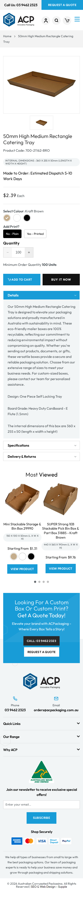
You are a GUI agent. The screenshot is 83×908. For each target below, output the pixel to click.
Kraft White (22, 556)
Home (7, 36)
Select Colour (23, 211)
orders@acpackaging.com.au (56, 710)
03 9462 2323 (15, 710)
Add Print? (11, 226)
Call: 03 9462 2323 (41, 641)
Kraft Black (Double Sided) (31, 556)
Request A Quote (62, 5)
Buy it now (61, 279)
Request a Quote (41, 652)
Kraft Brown (13, 556)
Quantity (11, 243)
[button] (56, 20)
